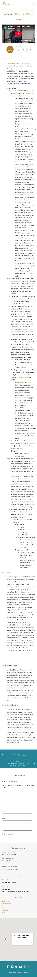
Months (31, 10)
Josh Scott (17, 14)
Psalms (20, 19)
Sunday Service (7, 887)
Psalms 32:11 (19, 382)
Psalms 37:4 (10, 63)
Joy (27, 14)
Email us (4, 869)
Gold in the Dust (22, 8)
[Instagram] (12, 967)
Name (4, 811)
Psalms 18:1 (19, 403)
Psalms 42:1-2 (19, 408)
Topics (7, 10)
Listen (18, 50)
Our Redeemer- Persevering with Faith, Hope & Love (17, 764)
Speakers (24, 10)
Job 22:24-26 (11, 71)
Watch (10, 50)
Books (18, 10)
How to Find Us (6, 910)
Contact (4, 913)
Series (13, 10)
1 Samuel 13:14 (24, 377)
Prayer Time (6, 880)
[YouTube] (20, 967)
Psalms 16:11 (24, 552)
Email (4, 818)
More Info (18, 941)
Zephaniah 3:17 (16, 281)
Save (27, 50)
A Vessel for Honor (19, 755)
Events (4, 908)
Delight (15, 8)
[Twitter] (16, 967)
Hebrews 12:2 (15, 96)
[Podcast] (25, 967)
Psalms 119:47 (20, 433)
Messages (9, 8)
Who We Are (5, 901)
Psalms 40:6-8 (28, 93)
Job (16, 19)
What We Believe (6, 903)
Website (4, 825)
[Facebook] (8, 967)
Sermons (4, 906)
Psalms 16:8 (19, 392)
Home (3, 8)
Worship (31, 14)
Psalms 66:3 (19, 425)
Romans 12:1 (24, 96)
